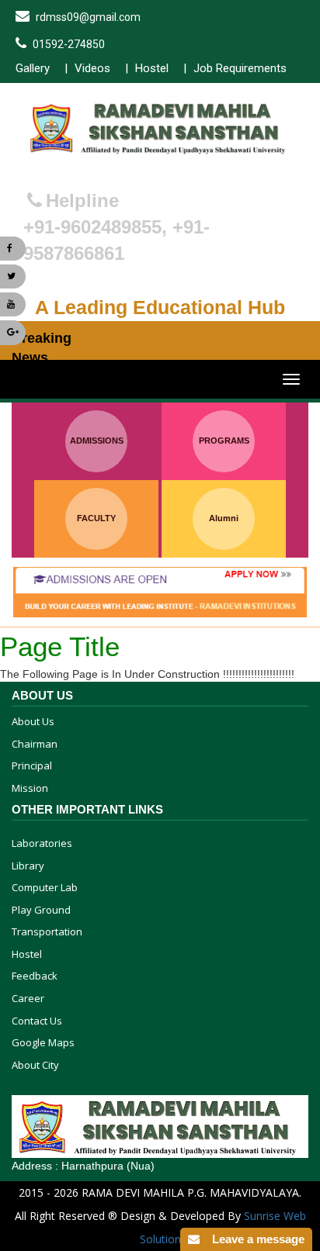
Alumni (223, 518)
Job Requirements (240, 68)
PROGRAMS (224, 440)
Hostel (152, 68)
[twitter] (13, 276)
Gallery (33, 68)
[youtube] (13, 304)
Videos (92, 68)
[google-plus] (13, 332)
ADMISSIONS (96, 440)
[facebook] (13, 249)
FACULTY (96, 518)
